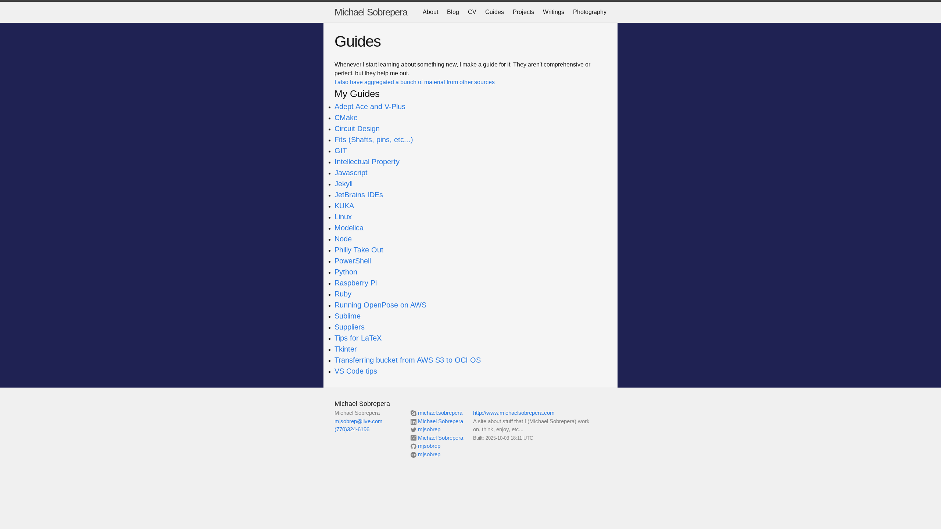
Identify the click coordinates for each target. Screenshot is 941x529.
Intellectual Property (367, 162)
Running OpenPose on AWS (380, 305)
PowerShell (352, 261)
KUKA (344, 206)
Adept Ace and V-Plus (369, 106)
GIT (340, 151)
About (430, 12)
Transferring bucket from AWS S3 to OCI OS (407, 360)
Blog (453, 12)
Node (343, 239)
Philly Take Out (358, 250)
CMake (346, 118)
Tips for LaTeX (358, 338)
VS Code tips (355, 371)
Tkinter (345, 349)
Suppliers (349, 327)
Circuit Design (357, 129)
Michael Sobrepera (370, 12)
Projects (523, 12)
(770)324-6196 (351, 429)
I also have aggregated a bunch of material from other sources (414, 82)
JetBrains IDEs (358, 195)
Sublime (347, 316)
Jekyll (343, 184)
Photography (590, 12)
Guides (494, 12)
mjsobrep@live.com (358, 421)
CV (472, 12)
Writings (553, 12)
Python (345, 272)
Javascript (351, 173)
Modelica (349, 228)
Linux (343, 217)
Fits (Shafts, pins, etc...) (373, 140)
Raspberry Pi (355, 283)
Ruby (342, 294)
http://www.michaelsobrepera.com (514, 413)
